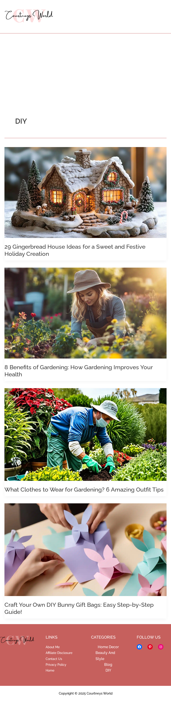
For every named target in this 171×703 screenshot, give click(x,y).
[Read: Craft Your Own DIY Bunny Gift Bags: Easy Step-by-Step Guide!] (85, 549)
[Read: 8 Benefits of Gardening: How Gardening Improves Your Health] (85, 313)
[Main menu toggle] (161, 17)
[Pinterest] (150, 647)
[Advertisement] (85, 67)
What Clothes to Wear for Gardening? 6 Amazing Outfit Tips (84, 489)
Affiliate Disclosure (59, 653)
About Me (53, 647)
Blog (108, 664)
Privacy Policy (56, 664)
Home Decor (108, 647)
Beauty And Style (105, 656)
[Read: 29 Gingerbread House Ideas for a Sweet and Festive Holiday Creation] (85, 192)
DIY (108, 670)
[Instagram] (160, 647)
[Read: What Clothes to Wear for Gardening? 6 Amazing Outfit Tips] (85, 434)
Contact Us (54, 659)
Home (50, 670)
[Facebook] (139, 647)
